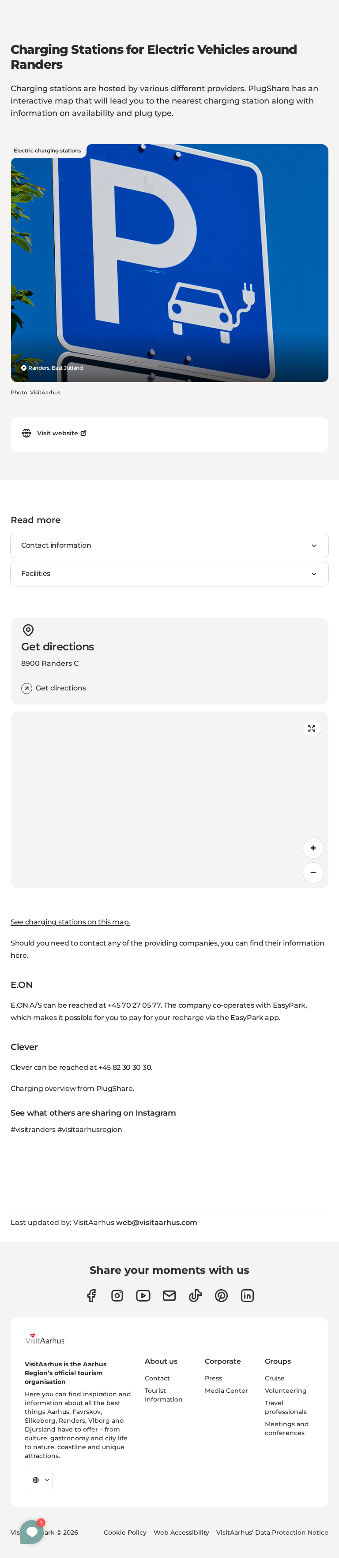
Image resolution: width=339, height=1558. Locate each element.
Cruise (275, 1378)
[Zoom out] (313, 872)
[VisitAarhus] (52, 1338)
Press (213, 1378)
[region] (169, 800)
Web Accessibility (181, 1532)
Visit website (57, 433)
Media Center (226, 1391)
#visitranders (33, 1129)
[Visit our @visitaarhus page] (195, 1295)
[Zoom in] (313, 848)
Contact (157, 1378)
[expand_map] (311, 728)
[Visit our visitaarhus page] (91, 1295)
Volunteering (286, 1391)
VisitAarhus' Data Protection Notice (272, 1532)
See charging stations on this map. (70, 922)
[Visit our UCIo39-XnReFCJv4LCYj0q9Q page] (143, 1295)
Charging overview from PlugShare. (72, 1088)
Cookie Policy (125, 1532)
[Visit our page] (117, 1295)
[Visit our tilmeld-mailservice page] (169, 1295)
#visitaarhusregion (89, 1129)
